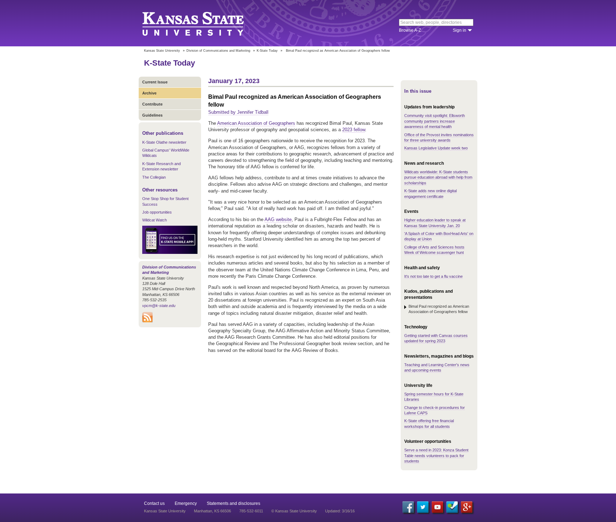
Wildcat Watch (154, 220)
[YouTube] (437, 507)
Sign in (459, 30)
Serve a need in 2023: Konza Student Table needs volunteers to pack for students (436, 455)
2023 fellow (353, 129)
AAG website (278, 219)
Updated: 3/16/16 (340, 511)
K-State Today (267, 50)
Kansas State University (202, 23)
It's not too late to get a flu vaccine (433, 276)
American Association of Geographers (256, 123)
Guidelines (152, 115)
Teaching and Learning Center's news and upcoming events (436, 367)
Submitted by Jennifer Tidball (238, 112)
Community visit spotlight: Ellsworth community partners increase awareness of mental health (434, 121)
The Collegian (154, 177)
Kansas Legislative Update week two (436, 148)
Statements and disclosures (233, 503)
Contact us (154, 503)
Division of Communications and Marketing (218, 50)
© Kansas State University (294, 511)
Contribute (152, 104)
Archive (149, 93)
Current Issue (155, 82)
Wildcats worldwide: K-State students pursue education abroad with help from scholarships (438, 177)
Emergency (186, 503)
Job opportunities (157, 212)
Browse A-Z (410, 30)
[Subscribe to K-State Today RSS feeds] (147, 321)
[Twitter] (422, 507)
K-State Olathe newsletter (164, 142)
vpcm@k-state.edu (158, 305)
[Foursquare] (452, 507)
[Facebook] (408, 507)
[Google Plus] (466, 507)
